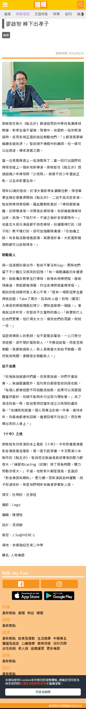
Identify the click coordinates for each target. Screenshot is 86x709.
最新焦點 (9, 612)
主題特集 (41, 14)
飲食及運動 (26, 638)
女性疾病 (9, 648)
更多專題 (53, 648)
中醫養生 (60, 638)
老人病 (23, 648)
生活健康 (44, 638)
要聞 (21, 612)
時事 (56, 14)
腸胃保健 (44, 643)
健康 (7, 14)
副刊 (68, 14)
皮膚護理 (37, 648)
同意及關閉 (43, 692)
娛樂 (6, 35)
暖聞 (40, 612)
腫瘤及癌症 (10, 643)
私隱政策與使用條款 (33, 683)
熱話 (30, 612)
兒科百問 (60, 643)
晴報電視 (22, 14)
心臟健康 (28, 643)
